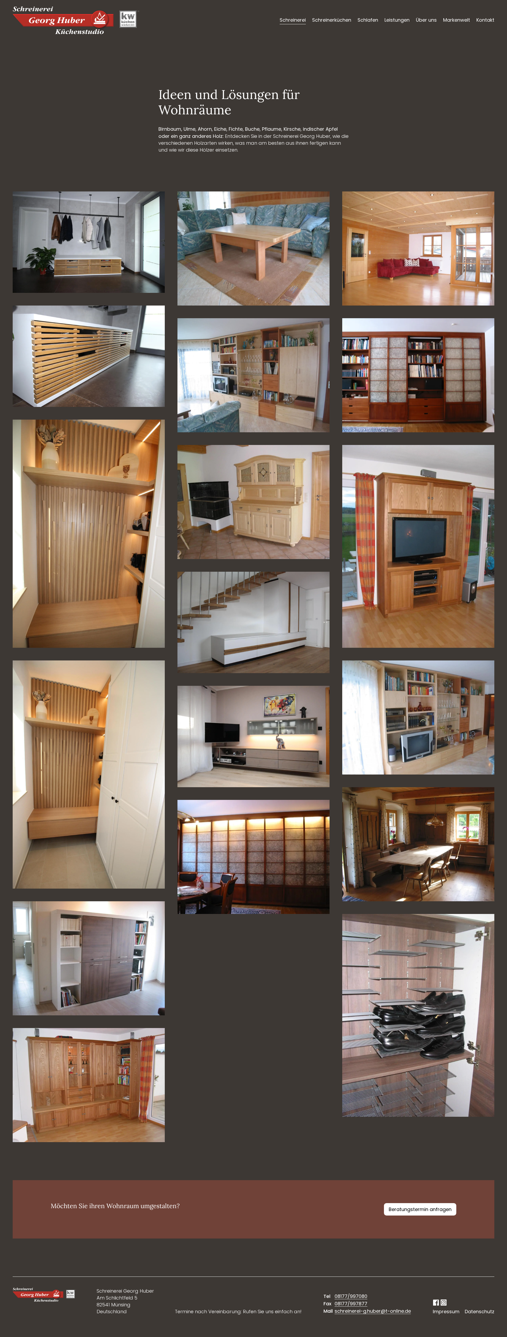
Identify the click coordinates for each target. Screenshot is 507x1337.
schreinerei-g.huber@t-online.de (373, 1311)
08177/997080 (351, 1296)
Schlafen (368, 20)
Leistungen (397, 20)
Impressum (446, 1311)
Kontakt (485, 20)
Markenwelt (456, 20)
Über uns (426, 20)
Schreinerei (293, 20)
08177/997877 (351, 1303)
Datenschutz (479, 1311)
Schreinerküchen (331, 20)
